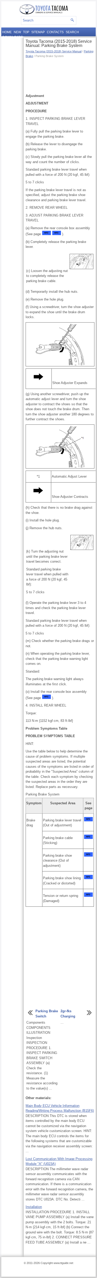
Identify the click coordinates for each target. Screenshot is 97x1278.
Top (26, 32)
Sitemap (38, 32)
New (17, 32)
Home (7, 32)
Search (72, 32)
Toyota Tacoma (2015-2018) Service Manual (53, 51)
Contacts (55, 32)
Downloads (12, 37)
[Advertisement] (60, 75)
